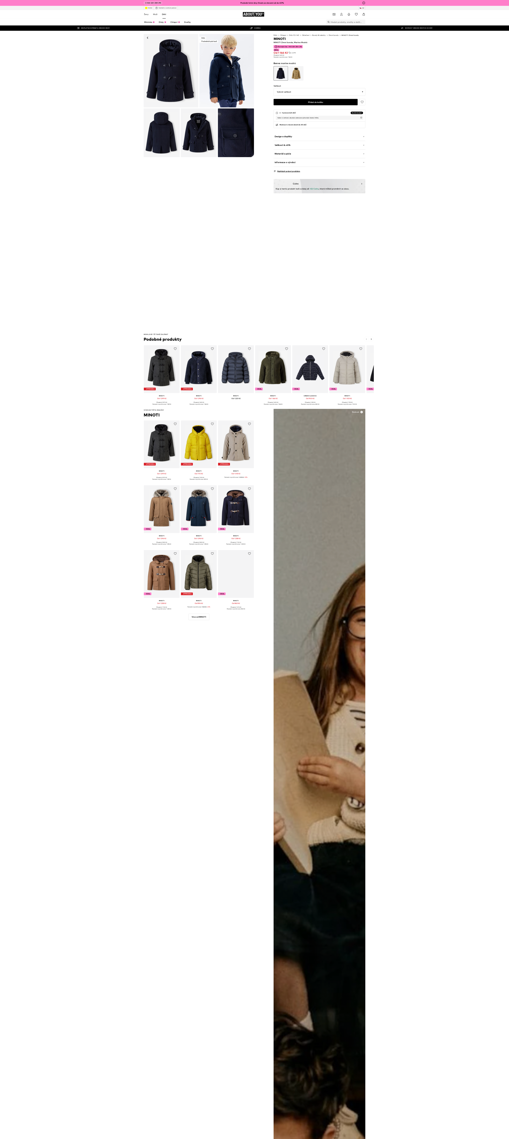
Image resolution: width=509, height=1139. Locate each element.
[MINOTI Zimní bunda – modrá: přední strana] (171, 70)
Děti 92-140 (294, 35)
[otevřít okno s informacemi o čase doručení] (361, 117)
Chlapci (283, 35)
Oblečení (306, 35)
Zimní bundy (334, 35)
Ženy (146, 14)
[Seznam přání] (356, 14)
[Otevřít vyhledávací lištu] (328, 22)
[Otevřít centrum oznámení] (348, 14)
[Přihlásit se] (341, 14)
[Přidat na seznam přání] (362, 102)
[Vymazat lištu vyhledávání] (363, 22)
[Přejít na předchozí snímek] (366, 339)
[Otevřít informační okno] (363, 3)
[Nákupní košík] (363, 14)
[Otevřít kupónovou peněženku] (334, 14)
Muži (155, 14)
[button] (319, 92)
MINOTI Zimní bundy (350, 35)
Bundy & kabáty (319, 35)
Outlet (150, 8)
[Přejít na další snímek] (371, 339)
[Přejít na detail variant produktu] (281, 73)
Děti (164, 14)
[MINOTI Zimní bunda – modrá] (162, 132)
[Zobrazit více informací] (162, 406)
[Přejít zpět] (147, 38)
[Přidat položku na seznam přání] (175, 348)
